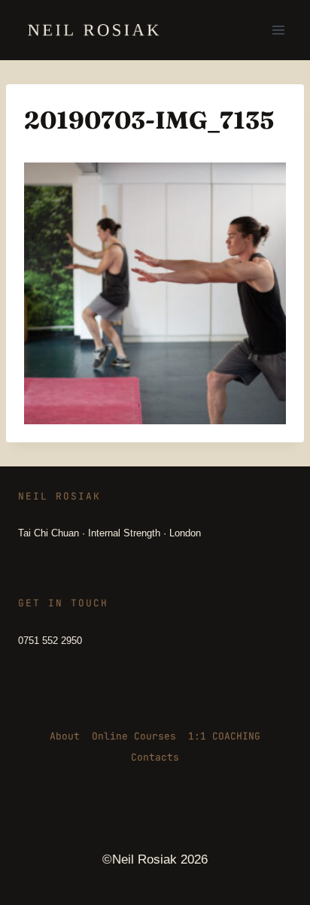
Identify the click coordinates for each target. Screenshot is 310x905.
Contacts (155, 757)
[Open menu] (278, 29)
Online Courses (134, 736)
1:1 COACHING (224, 736)
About (65, 736)
